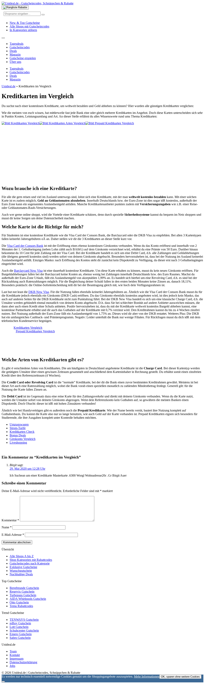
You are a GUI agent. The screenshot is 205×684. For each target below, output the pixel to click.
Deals (13, 51)
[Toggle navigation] (3, 38)
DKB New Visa (38, 292)
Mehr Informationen (146, 676)
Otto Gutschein (19, 602)
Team (13, 651)
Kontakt (15, 655)
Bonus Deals (18, 435)
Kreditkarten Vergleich (28, 327)
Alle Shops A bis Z (22, 556)
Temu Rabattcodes (21, 606)
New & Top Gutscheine (25, 23)
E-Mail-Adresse (13, 534)
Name (7, 527)
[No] (3, 681)
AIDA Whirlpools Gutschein (28, 598)
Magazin (15, 54)
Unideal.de (8, 86)
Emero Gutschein (21, 634)
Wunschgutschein (21, 570)
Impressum (16, 658)
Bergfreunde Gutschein (24, 588)
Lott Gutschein (19, 627)
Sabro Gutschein (20, 637)
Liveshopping (18, 442)
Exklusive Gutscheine (23, 567)
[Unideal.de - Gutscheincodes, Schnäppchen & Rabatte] (37, 3)
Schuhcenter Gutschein (24, 630)
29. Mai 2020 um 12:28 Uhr (27, 468)
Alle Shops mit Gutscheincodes (29, 26)
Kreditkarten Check (22, 431)
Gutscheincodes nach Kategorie (30, 563)
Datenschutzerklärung (23, 662)
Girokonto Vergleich (22, 439)
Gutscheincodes (20, 47)
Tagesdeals (16, 43)
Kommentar (10, 520)
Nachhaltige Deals (21, 574)
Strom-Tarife (18, 428)
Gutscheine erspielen (23, 58)
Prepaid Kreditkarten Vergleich (35, 331)
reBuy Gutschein (20, 623)
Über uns (15, 61)
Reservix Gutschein (22, 591)
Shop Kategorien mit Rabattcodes (31, 559)
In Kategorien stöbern (23, 30)
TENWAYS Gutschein (24, 619)
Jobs (12, 666)
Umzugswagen (19, 424)
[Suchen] (43, 14)
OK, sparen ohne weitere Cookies (180, 676)
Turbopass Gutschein (23, 595)
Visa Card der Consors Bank (25, 245)
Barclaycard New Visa (28, 270)
